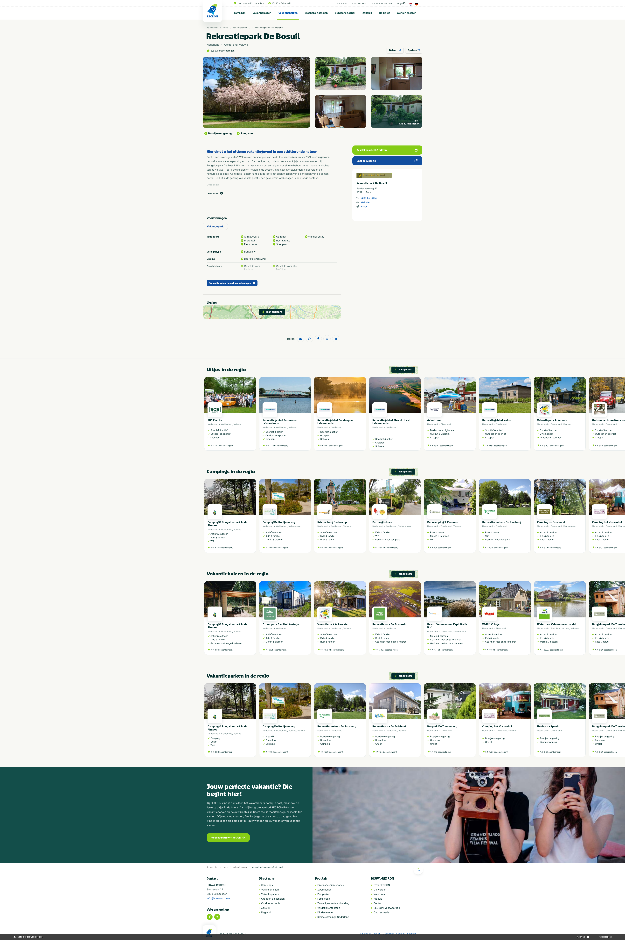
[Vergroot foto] (340, 73)
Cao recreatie (381, 912)
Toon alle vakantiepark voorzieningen (230, 283)
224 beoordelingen (608, 445)
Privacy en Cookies (370, 934)
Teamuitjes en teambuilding (333, 903)
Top (418, 870)
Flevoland (446, 424)
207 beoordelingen (608, 547)
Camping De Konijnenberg (279, 522)
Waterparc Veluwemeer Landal (556, 624)
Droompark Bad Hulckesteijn (281, 624)
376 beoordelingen (278, 445)
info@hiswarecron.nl (218, 898)
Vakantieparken (288, 13)
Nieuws (378, 898)
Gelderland (226, 424)
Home (225, 27)
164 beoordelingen (608, 650)
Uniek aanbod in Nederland (250, 3)
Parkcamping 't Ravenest (443, 522)
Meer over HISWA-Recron (226, 837)
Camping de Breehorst (551, 522)
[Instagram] (217, 917)
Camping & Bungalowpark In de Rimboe (227, 524)
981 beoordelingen (278, 650)
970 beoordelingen (498, 547)
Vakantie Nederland (382, 3)
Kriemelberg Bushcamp (332, 522)
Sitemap (411, 934)
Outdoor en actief (345, 13)
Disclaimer (388, 934)
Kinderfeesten (325, 912)
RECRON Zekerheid (281, 3)
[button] (419, 415)
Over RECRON (359, 3)
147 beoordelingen (223, 445)
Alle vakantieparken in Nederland (267, 27)
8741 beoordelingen (444, 445)
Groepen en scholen (316, 13)
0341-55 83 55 (369, 197)
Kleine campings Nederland (333, 916)
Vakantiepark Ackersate (552, 420)
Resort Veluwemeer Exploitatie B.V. (447, 626)
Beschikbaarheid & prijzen (371, 150)
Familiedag (323, 898)
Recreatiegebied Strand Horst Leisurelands (391, 422)
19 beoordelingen (552, 752)
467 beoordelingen (333, 547)
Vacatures (342, 3)
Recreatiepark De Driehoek (389, 726)
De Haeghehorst (382, 522)
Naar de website (366, 161)
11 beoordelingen (552, 547)
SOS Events (215, 420)
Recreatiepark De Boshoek (389, 624)
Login (400, 3)
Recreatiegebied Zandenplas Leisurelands (335, 422)
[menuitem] (240, 13)
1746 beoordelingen (443, 650)
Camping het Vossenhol (607, 522)
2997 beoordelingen (554, 650)
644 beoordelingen (388, 547)
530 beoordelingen (223, 547)
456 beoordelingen (278, 547)
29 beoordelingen (225, 50)
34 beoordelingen (388, 752)
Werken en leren (406, 13)
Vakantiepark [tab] (215, 226)
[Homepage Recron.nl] (209, 932)
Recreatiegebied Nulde (496, 420)
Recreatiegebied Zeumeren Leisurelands (280, 422)
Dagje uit (384, 13)
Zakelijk (367, 13)
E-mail (364, 206)
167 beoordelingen (498, 445)
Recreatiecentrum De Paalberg (501, 522)
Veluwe (237, 424)
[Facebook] (210, 917)
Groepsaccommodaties (330, 885)
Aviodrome (434, 420)
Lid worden (380, 889)
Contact (378, 903)
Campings (239, 13)
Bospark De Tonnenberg (442, 726)
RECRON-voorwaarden (387, 907)
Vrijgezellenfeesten (328, 907)
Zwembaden (324, 889)
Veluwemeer (295, 526)
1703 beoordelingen (554, 445)
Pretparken (323, 894)
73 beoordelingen (443, 752)
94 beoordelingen (443, 547)
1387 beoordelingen (389, 650)
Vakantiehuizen (262, 13)
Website (365, 202)
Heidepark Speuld (548, 726)
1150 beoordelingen (498, 650)
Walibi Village (491, 624)
